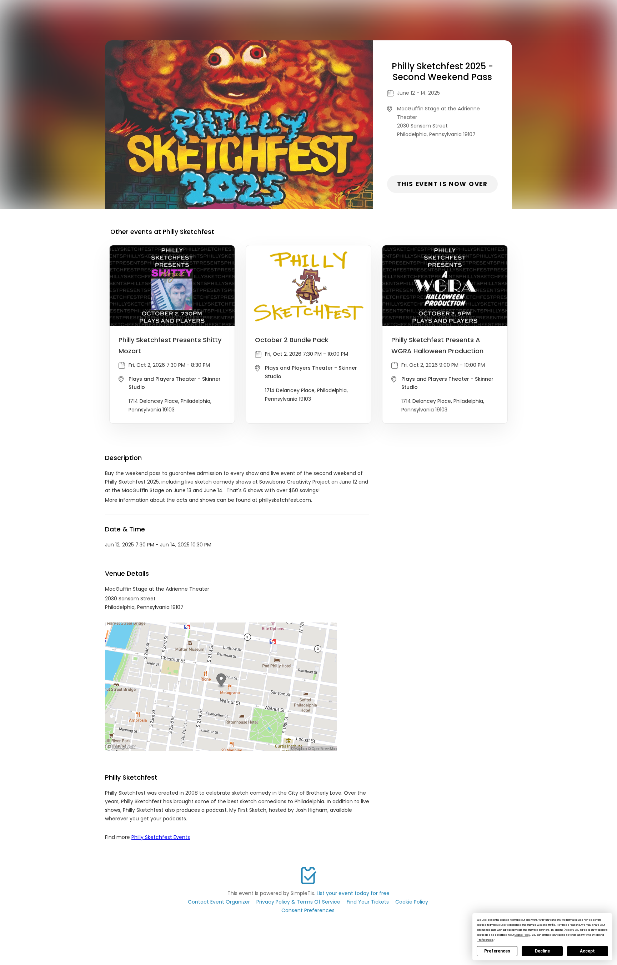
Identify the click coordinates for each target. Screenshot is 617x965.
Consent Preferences (308, 910)
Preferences (497, 951)
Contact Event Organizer (219, 901)
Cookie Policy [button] (522, 934)
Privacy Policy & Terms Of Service (298, 901)
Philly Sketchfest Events (160, 837)
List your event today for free (353, 893)
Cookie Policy (411, 901)
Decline (542, 951)
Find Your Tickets (368, 901)
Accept (587, 951)
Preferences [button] (485, 939)
